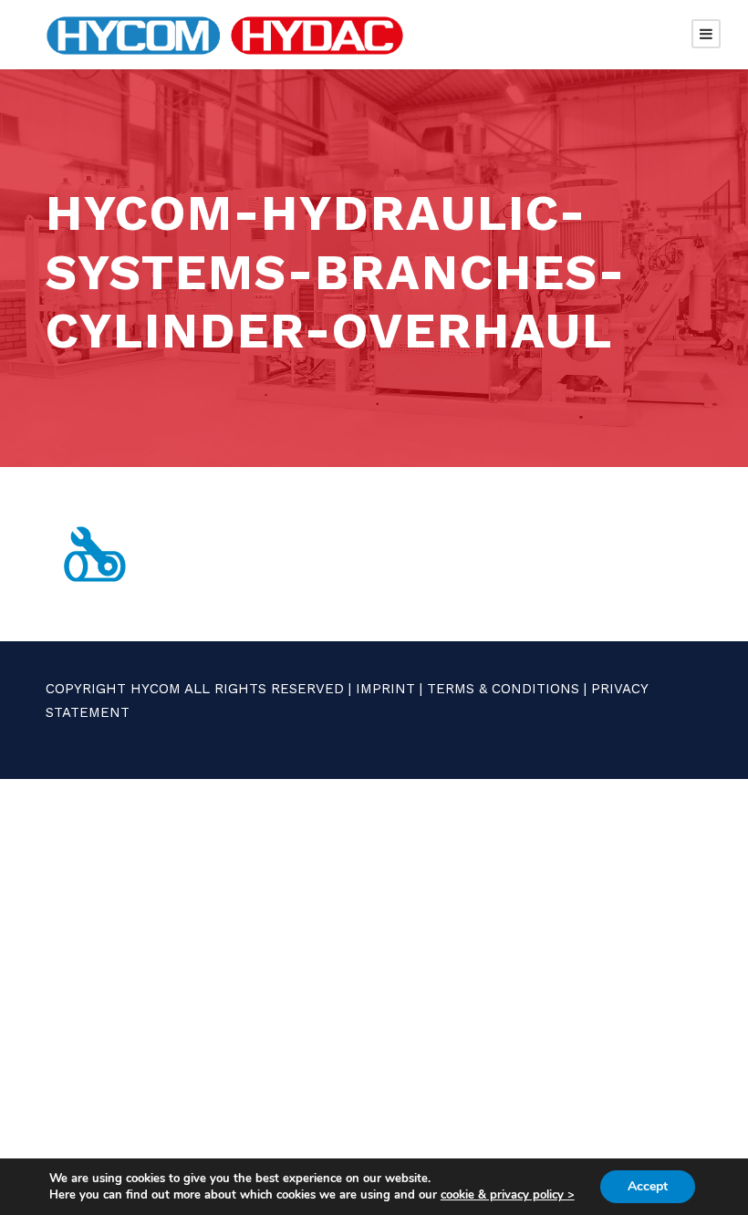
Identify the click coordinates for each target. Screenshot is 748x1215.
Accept (648, 1186)
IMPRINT (385, 688)
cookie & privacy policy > (508, 1195)
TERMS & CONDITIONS (503, 688)
